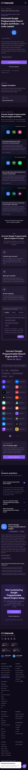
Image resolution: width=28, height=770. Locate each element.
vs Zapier (17, 727)
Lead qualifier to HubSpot (10, 320)
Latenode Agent (6, 666)
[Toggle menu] (25, 2)
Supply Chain (4, 701)
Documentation (5, 716)
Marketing (3, 684)
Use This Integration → (14, 98)
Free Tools (3, 720)
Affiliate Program (19, 716)
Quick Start (3, 714)
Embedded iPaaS (5, 677)
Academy (3, 722)
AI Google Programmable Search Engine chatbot (14, 317)
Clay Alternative (19, 733)
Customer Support (5, 694)
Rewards (3, 735)
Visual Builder (18, 666)
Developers (4, 703)
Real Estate (3, 688)
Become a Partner (19, 714)
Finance (3, 699)
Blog (2, 718)
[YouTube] (8, 639)
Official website (14, 531)
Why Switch (18, 725)
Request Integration (6, 753)
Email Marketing (14, 370)
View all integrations (14, 616)
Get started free (15, 612)
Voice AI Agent (18, 744)
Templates (17, 679)
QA (2, 707)
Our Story (3, 731)
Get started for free (14, 62)
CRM (7, 370)
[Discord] (11, 639)
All (2, 370)
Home (2, 8)
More (10, 376)
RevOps (3, 705)
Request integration (14, 457)
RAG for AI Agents (5, 672)
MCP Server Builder (5, 670)
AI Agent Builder (5, 668)
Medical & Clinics (5, 690)
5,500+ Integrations (20, 677)
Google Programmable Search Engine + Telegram (12, 571)
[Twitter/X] (2, 639)
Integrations (8, 8)
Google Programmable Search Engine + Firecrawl (12, 568)
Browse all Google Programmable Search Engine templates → (14, 221)
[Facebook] (14, 639)
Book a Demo (4, 748)
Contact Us (3, 744)
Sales (2, 697)
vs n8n (17, 731)
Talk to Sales (4, 746)
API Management (5, 674)
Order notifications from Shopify (11, 323)
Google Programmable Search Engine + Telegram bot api (13, 574)
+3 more (6, 325)
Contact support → (18, 475)
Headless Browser (19, 674)
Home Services (4, 686)
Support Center (5, 751)
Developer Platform (6, 57)
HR (2, 692)
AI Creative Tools (6, 373)
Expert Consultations (6, 755)
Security (3, 738)
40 (17, 436)
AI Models (4, 376)
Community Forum (5, 725)
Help (23, 531)
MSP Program (18, 718)
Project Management (17, 373)
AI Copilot (19, 681)
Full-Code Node (19, 672)
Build (20, 336)
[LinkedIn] (5, 639)
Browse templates (14, 66)
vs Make (17, 729)
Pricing (3, 733)
